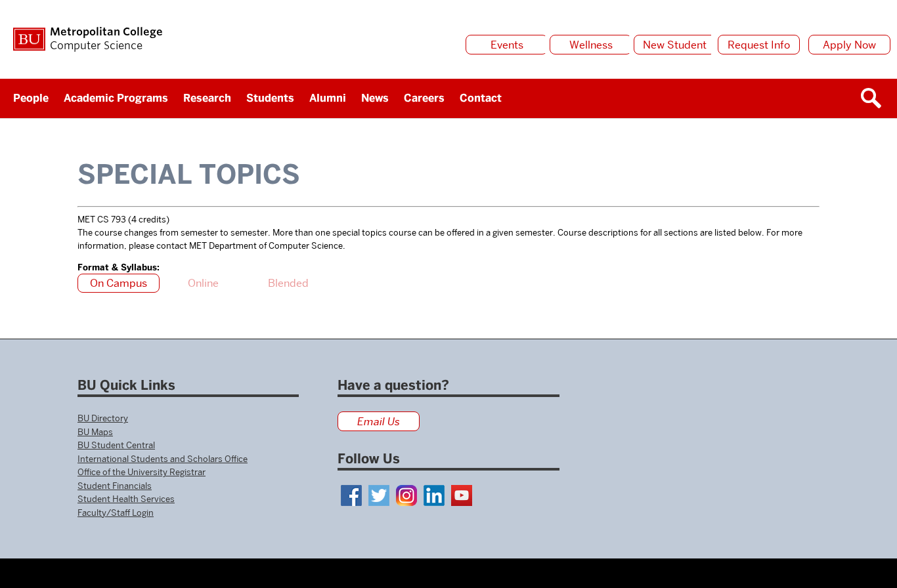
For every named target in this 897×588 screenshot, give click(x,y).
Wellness (591, 45)
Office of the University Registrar (141, 472)
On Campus (118, 283)
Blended (288, 283)
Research (207, 98)
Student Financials (114, 486)
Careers (424, 98)
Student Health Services (126, 499)
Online (203, 283)
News (375, 98)
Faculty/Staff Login (115, 512)
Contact (481, 98)
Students (270, 98)
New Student (675, 45)
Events (507, 45)
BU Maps (95, 432)
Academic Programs (116, 98)
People (31, 98)
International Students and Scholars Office (162, 459)
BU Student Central (116, 445)
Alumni (327, 98)
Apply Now (849, 45)
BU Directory (102, 418)
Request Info (759, 45)
